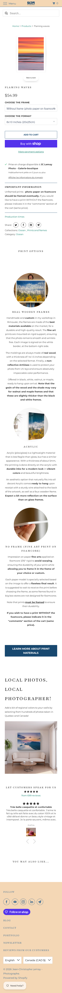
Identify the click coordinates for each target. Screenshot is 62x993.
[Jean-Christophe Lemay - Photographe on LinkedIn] (32, 902)
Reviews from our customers (26, 950)
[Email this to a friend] (38, 225)
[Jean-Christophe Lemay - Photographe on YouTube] (16, 902)
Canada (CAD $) (35, 960)
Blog (7, 920)
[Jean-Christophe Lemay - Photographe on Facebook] (7, 902)
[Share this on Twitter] (15, 225)
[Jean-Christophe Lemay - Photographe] (31, 3)
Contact (9, 927)
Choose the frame (17, 102)
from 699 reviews (31, 795)
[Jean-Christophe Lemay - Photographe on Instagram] (24, 902)
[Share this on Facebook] (23, 225)
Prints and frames (37, 230)
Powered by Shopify (15, 977)
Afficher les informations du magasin (25, 177)
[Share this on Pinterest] (31, 225)
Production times (14, 216)
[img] (31, 792)
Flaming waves (18, 87)
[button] (28, 841)
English (10, 960)
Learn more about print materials (31, 650)
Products (26, 26)
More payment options (31, 151)
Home (15, 26)
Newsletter (12, 942)
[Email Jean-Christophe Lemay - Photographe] (41, 902)
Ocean (22, 230)
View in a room (31, 78)
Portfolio (11, 935)
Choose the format (18, 116)
